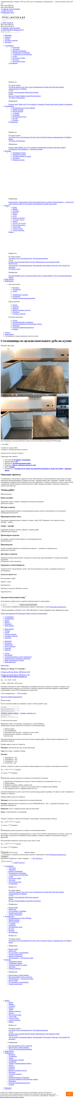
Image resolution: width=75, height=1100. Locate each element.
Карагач (18, 892)
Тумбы (11, 1009)
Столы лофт (16, 227)
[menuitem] (39, 75)
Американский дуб (15, 894)
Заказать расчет (18, 30)
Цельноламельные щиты (22, 463)
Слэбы (11, 876)
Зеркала (11, 1013)
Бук (43, 892)
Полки (11, 1002)
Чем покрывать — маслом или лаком (30, 149)
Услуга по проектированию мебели (20, 1049)
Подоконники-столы (19, 117)
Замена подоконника (15, 956)
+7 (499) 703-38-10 (7, 11)
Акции (14, 291)
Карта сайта (5, 665)
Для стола (15, 59)
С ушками (12, 923)
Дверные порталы (18, 160)
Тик (23, 892)
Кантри (11, 897)
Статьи (14, 320)
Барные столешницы (15, 871)
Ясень (14, 892)
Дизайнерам (9, 644)
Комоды (11, 1008)
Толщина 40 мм (19, 468)
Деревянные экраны (19, 154)
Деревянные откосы (19, 153)
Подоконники (9, 106)
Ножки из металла (15, 1011)
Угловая (17, 901)
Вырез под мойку (57, 468)
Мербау (24, 894)
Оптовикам (16, 296)
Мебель (7, 205)
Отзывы (7, 39)
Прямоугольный (14, 920)
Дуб (16, 461)
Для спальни (46, 1037)
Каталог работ (13, 104)
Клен (57, 892)
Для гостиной (13, 1037)
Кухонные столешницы (22, 460)
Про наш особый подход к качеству (41, 202)
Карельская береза (42, 1030)
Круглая (11, 901)
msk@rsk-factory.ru (20, 676)
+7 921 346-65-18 (36, 858)
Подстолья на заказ (18, 61)
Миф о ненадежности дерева (14, 660)
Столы (7, 620)
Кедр (51, 892)
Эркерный (12, 925)
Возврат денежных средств (21, 310)
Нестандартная (36, 901)
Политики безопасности (58, 607)
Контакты (8, 42)
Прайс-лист (22, 104)
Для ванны (12, 869)
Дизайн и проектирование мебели (23, 298)
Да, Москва (4, 9)
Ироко (62, 892)
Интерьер (8, 151)
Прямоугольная (25, 901)
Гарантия (8, 37)
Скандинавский (19, 897)
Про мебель (8, 655)
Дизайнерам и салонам (20, 295)
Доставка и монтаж (11, 40)
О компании (16, 289)
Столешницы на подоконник (18, 875)
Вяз (54, 892)
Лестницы (15, 158)
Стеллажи (12, 1006)
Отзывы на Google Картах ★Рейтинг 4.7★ (15, 675)
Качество (15, 308)
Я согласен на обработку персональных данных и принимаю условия (34, 607)
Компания (8, 35)
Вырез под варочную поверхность (38, 468)
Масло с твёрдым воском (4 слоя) (24, 465)
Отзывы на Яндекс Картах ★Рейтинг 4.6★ (15, 672)
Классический (33, 897)
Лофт (27, 897)
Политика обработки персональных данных (27, 324)
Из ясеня (15, 120)
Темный (12, 467)
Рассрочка (15, 312)
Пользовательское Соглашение (22, 322)
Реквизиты (16, 326)
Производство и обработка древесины (17, 658)
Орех (26, 892)
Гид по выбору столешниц (35, 104)
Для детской (63, 1037)
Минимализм (40, 1034)
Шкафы (11, 1004)
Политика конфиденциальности (23, 327)
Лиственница (37, 892)
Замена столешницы (65, 104)
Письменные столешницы (17, 873)
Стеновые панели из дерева (21, 156)
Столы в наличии (18, 230)
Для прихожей (37, 1037)
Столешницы (9, 45)
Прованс (11, 1034)
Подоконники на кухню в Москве (20, 918)
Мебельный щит (10, 662)
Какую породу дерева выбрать (19, 202)
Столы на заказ (17, 228)
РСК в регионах (10, 646)
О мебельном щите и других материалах (18, 657)
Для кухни (12, 868)
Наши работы (9, 279)
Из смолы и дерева (15, 878)
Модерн (27, 1034)
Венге (47, 892)
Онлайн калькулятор (51, 104)
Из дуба (15, 118)
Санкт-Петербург (14, 9)
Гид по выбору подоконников (36, 147)
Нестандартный (14, 921)
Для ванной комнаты (25, 1037)
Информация (9, 281)
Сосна (31, 892)
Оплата (14, 305)
